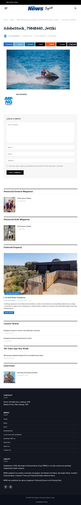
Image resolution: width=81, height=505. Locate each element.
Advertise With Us (9, 438)
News (5, 423)
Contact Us (7, 450)
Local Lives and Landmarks (13, 434)
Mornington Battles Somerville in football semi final (23, 355)
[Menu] (6, 8)
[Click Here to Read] (9, 205)
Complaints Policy (41, 502)
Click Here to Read (24, 198)
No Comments (41, 36)
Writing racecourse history (27, 373)
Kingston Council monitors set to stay (18, 338)
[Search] (75, 8)
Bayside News (10, 300)
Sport (5, 427)
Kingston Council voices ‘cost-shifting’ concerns (22, 330)
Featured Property (13, 293)
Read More (9, 312)
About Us (7, 446)
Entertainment (8, 431)
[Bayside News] (41, 8)
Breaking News (12, 2)
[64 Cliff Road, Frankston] (40, 274)
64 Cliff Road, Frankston (15, 297)
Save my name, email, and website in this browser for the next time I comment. (36, 166)
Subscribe (7, 442)
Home (5, 419)
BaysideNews (15, 36)
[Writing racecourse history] (9, 377)
